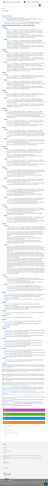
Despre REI (8, 422)
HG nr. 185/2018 (10, 183)
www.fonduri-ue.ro (6, 456)
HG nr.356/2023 (10, 86)
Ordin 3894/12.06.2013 (8, 330)
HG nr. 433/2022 (10, 93)
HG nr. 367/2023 (10, 75)
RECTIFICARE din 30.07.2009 (9, 322)
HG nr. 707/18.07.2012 (8, 304)
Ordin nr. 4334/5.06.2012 (9, 340)
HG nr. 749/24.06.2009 (8, 323)
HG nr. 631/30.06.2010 (8, 317)
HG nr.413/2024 (10, 68)
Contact (5, 435)
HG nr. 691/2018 (10, 179)
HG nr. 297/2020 (10, 143)
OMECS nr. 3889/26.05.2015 (21, 371)
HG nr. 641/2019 (10, 160)
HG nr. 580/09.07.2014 (11, 281)
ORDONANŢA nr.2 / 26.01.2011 (8, 403)
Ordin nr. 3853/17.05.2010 (9, 360)
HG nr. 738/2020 (10, 139)
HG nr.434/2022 (10, 104)
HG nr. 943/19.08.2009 (8, 321)
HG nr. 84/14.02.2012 (8, 306)
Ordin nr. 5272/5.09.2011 (9, 355)
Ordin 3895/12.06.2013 (8, 332)
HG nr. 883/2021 (10, 111)
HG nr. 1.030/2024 (10, 52)
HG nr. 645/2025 (10, 30)
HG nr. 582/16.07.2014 (11, 289)
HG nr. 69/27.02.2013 (8, 299)
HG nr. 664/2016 (10, 216)
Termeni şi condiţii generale (9, 430)
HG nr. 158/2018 (10, 173)
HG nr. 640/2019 (10, 149)
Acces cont (40, 5)
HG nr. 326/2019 (10, 154)
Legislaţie (6, 428)
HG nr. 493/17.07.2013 (8, 296)
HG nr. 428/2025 (10, 45)
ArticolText (3, 8)
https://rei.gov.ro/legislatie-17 (13, 407)
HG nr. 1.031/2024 (10, 63)
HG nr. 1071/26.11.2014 (11, 278)
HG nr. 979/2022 (10, 99)
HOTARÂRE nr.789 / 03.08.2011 (8, 399)
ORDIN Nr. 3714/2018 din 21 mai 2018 (14, 22)
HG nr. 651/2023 (10, 81)
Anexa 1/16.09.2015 (10, 246)
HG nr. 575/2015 (10, 236)
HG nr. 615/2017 (10, 189)
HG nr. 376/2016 (10, 212)
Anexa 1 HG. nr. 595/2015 (12, 262)
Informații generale (8, 425)
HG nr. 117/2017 (10, 202)
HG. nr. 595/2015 (10, 258)
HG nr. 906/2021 (10, 120)
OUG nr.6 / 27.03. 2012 (6, 392)
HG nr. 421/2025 (10, 35)
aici (9, 483)
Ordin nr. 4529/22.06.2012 (9, 342)
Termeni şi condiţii (6, 450)
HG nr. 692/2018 (10, 170)
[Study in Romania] (24, 474)
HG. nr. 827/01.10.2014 (11, 285)
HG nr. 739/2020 (10, 130)
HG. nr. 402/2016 (10, 220)
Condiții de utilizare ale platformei (11, 432)
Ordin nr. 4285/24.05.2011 (9, 350)
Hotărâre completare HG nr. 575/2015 (14, 226)
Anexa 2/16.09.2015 (10, 252)
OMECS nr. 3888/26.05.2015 (7, 367)
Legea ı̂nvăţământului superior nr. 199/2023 (15, 17)
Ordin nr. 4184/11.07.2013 (9, 335)
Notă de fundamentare (11, 231)
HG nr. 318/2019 (10, 163)
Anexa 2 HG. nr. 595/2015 (12, 268)
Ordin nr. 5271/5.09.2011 (9, 352)
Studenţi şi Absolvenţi (10, 410)
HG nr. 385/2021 (10, 124)
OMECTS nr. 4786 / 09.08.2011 (7, 396)
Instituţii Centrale (9, 418)
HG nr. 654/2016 (10, 208)
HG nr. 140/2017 (10, 192)
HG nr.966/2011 (7, 312)
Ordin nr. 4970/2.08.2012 (9, 345)
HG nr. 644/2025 (10, 40)
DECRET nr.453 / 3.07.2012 (7, 387)
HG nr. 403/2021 (10, 115)
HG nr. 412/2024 (10, 57)
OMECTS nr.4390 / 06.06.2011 (7, 401)
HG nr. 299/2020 (10, 134)
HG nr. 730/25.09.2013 (8, 294)
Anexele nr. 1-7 (10, 240)
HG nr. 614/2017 (10, 198)
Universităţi (8, 414)
